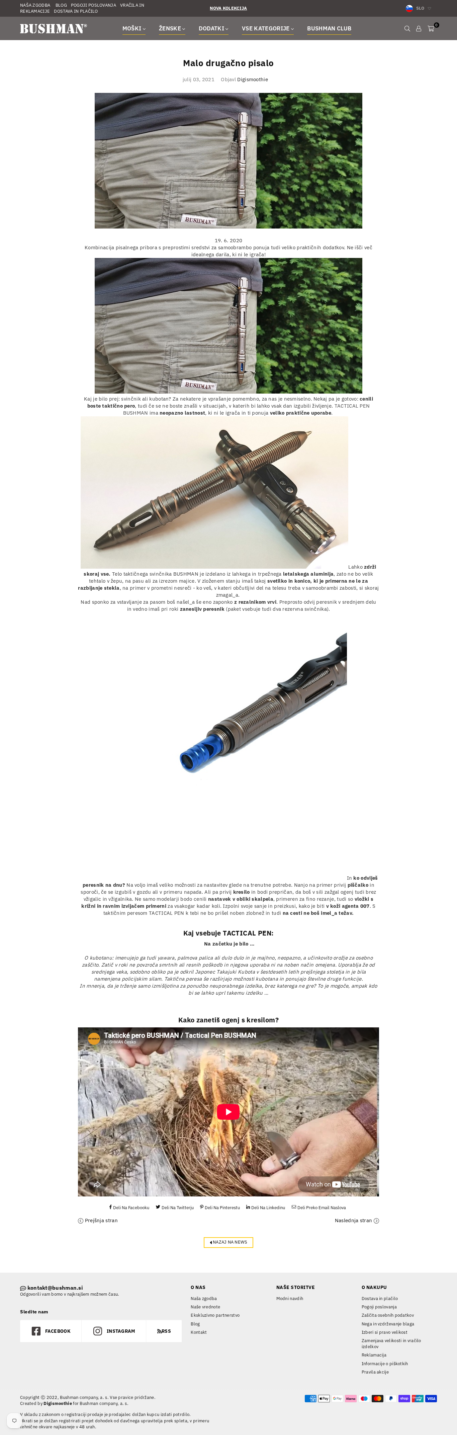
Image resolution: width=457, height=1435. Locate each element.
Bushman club (329, 28)
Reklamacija (374, 1355)
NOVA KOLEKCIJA (228, 8)
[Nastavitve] (418, 28)
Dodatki (212, 28)
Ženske (170, 28)
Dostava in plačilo (380, 1298)
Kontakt (199, 1332)
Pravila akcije (375, 1372)
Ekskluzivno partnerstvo (215, 1315)
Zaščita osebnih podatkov (388, 1315)
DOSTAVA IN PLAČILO (76, 11)
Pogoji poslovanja (379, 1307)
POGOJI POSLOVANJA (93, 5)
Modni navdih (289, 1298)
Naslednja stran (353, 1220)
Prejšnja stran (101, 1220)
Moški (132, 28)
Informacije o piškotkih (385, 1364)
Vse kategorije (266, 28)
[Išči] (407, 28)
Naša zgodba (204, 1298)
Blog (195, 1324)
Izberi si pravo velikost (384, 1332)
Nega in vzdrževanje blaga (388, 1324)
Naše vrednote (205, 1307)
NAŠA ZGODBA (35, 5)
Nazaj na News (230, 1242)
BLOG (60, 5)
